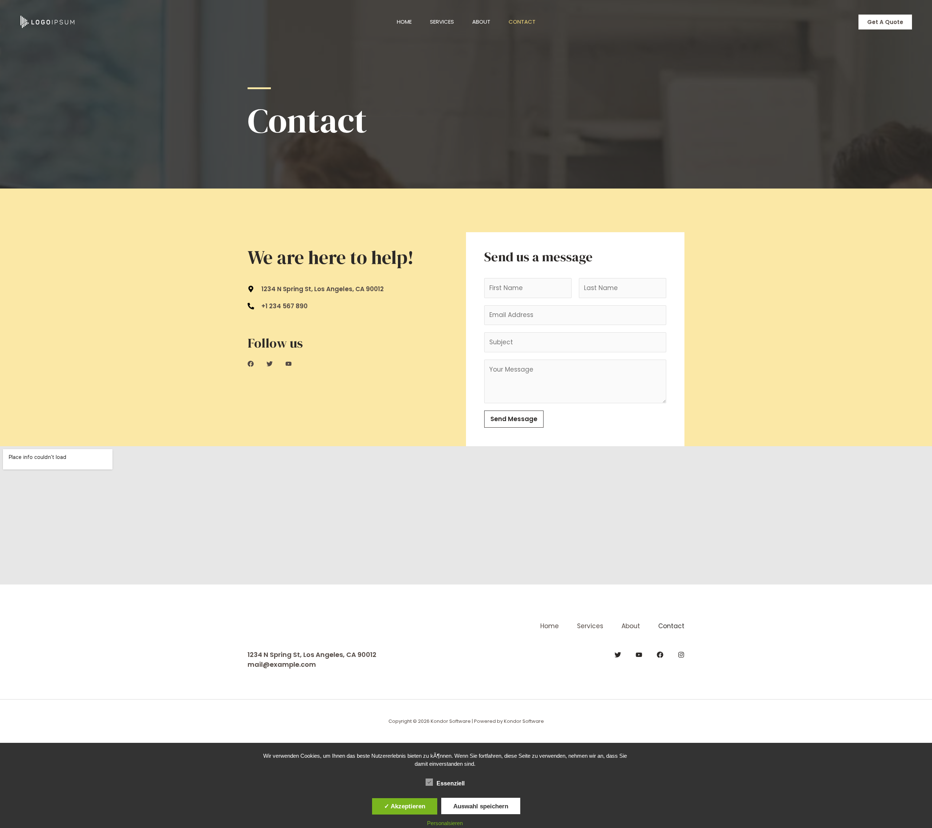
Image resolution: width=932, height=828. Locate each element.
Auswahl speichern (480, 806)
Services (442, 21)
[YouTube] (639, 654)
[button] (885, 22)
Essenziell (451, 783)
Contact (522, 21)
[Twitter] (618, 654)
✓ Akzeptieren (404, 806)
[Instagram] (681, 654)
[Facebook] (660, 654)
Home (404, 21)
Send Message (513, 419)
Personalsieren (445, 823)
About (481, 21)
